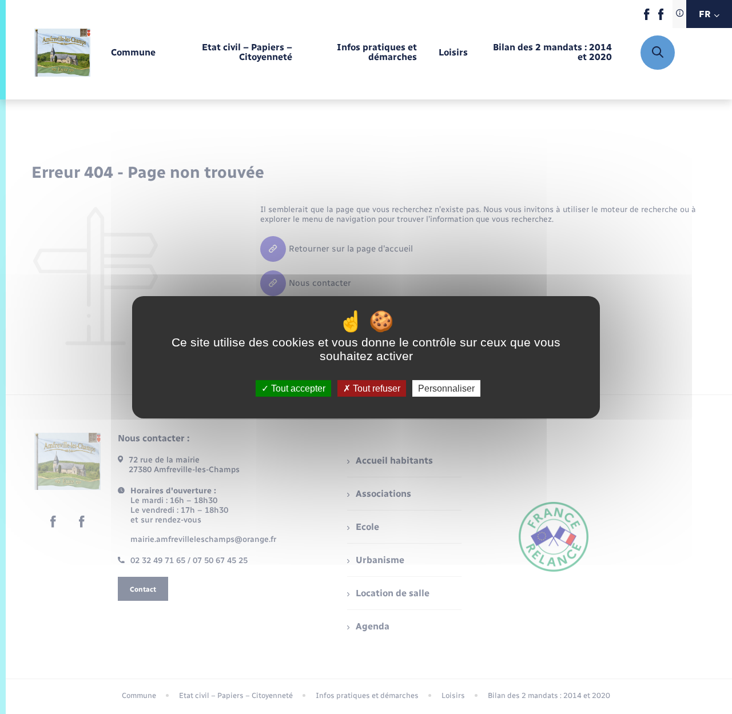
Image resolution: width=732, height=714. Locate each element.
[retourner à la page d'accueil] (62, 53)
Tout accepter (297, 388)
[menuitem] (133, 52)
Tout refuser (375, 388)
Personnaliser (446, 388)
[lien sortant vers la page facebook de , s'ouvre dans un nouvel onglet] (646, 17)
